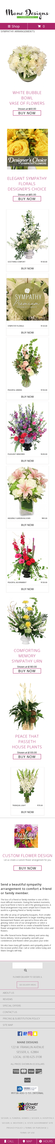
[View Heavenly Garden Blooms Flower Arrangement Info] (27, 491)
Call (10, 1141)
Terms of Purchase (36, 1128)
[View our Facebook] (20, 1035)
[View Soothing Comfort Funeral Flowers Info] (27, 235)
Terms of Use (27, 1132)
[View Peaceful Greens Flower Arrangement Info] (27, 363)
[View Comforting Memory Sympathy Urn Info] (27, 621)
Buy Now (27, 113)
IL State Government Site (39, 1123)
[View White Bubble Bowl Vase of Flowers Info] (27, 63)
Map (28, 1141)
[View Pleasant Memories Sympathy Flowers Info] (27, 427)
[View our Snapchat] (35, 1035)
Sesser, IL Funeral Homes (15, 1118)
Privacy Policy (15, 1128)
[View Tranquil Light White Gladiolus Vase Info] (27, 786)
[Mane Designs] (27, 18)
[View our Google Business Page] (25, 1035)
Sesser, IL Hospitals (42, 1118)
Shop (16, 26)
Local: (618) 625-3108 (27, 1057)
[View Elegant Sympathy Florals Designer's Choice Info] (27, 149)
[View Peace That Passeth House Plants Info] (27, 707)
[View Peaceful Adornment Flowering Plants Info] (27, 555)
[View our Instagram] (30, 1035)
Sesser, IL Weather (12, 1123)
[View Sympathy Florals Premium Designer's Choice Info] (27, 299)
